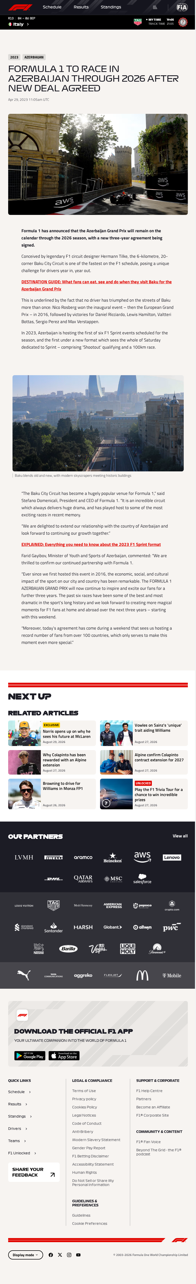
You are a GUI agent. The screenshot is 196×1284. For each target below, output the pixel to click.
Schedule (52, 7)
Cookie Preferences (89, 1223)
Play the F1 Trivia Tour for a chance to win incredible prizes (159, 794)
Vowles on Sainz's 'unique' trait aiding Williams (158, 728)
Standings (111, 7)
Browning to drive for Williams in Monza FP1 (63, 786)
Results (81, 7)
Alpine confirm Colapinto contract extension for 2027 (159, 757)
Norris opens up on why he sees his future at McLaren (67, 734)
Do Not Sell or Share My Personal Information (93, 1183)
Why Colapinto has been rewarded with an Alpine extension (64, 759)
